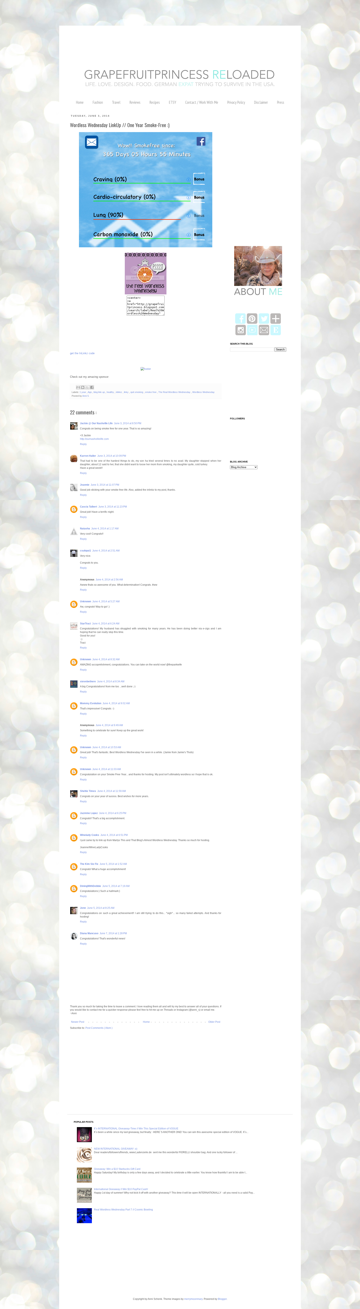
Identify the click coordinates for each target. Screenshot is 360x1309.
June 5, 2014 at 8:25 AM (100, 907)
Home (80, 102)
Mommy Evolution (90, 703)
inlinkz (119, 392)
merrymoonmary (193, 1299)
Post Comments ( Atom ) (98, 1027)
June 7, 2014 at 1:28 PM (113, 933)
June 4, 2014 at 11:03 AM (106, 769)
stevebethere (88, 681)
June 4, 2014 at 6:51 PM (114, 835)
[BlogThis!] (83, 387)
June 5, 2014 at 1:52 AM (113, 864)
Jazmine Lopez (89, 813)
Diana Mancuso (89, 933)
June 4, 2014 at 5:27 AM (106, 601)
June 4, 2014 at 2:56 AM (109, 579)
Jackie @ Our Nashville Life (96, 423)
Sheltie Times (88, 791)
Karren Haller (88, 455)
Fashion (97, 102)
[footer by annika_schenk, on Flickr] (145, 368)
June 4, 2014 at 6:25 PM (112, 813)
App (90, 392)
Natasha (85, 528)
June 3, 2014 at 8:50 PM (127, 423)
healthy (111, 392)
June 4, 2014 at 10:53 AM (106, 747)
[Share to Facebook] (92, 387)
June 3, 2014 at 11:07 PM (105, 484)
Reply (83, 444)
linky (126, 392)
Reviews (134, 102)
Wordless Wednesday (203, 392)
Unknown (85, 601)
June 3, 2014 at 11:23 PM (112, 506)
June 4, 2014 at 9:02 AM (116, 703)
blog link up (99, 392)
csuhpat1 (85, 550)
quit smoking (137, 392)
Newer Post (77, 1021)
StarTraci (85, 623)
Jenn (83, 907)
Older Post (214, 1021)
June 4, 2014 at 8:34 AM (110, 681)
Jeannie (84, 484)
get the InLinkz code (82, 353)
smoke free (151, 392)
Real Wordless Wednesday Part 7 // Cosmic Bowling (123, 1209)
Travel (116, 102)
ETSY (172, 102)
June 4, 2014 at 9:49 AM (109, 725)
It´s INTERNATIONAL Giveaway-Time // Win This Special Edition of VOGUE (136, 1128)
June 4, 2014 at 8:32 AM (106, 659)
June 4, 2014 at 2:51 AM (106, 550)
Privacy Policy (236, 102)
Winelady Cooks (89, 835)
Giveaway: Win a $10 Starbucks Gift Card (117, 1169)
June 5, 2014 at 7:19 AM (116, 886)
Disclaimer (261, 102)
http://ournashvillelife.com (94, 439)
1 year (83, 392)
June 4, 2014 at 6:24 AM (105, 623)
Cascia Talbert (88, 506)
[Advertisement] (76, 9)
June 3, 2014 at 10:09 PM (111, 455)
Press (280, 102)
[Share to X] (87, 387)
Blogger (222, 1299)
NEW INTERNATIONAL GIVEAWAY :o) (115, 1148)
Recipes (154, 102)
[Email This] (78, 387)
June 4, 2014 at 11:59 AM (111, 791)
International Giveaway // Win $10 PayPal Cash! (121, 1189)
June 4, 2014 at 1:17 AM (105, 528)
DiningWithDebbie (90, 886)
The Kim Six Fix (89, 864)
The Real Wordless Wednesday (174, 392)
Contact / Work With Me (201, 102)
